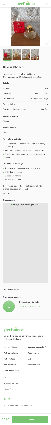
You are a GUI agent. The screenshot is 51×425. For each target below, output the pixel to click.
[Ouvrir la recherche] (47, 3)
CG (5, 377)
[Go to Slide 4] (34, 55)
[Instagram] (5, 399)
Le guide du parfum (12, 347)
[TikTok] (8, 399)
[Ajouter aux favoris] (47, 42)
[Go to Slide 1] (7, 55)
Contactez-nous (34, 365)
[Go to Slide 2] (16, 55)
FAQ (29, 359)
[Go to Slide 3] (25, 55)
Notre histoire (9, 359)
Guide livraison (33, 353)
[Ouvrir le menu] (4, 3)
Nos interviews (10, 365)
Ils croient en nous (11, 370)
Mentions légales (11, 383)
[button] (25, 26)
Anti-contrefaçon (11, 353)
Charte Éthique (10, 389)
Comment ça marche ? (36, 347)
